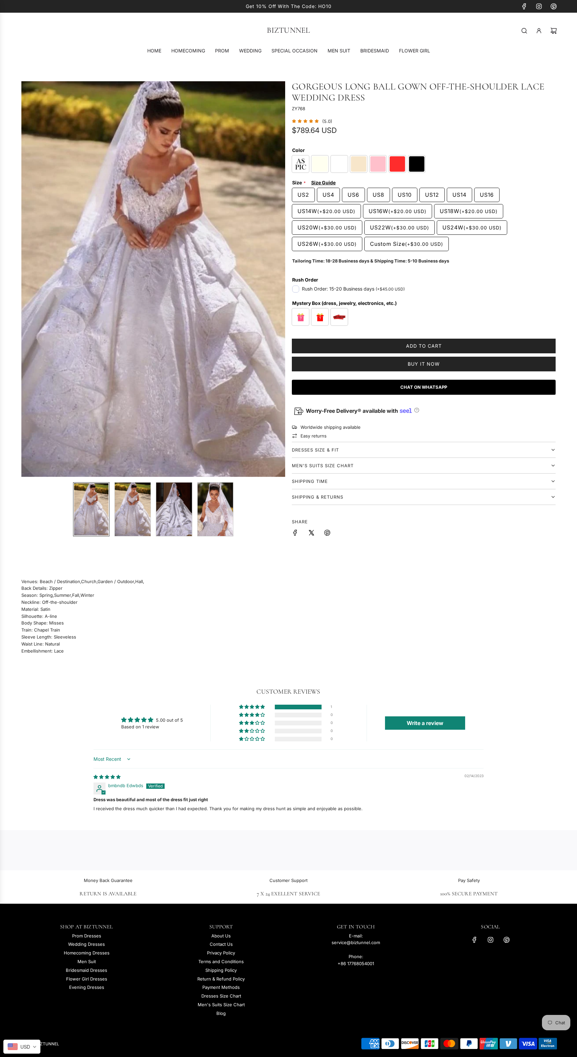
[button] (30, 279)
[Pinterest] (553, 6)
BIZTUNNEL (288, 30)
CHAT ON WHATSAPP (423, 387)
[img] (107, 776)
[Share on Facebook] (295, 533)
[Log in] (539, 30)
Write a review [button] (425, 723)
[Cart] (553, 30)
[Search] (524, 30)
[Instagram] (539, 6)
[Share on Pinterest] (327, 533)
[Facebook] (524, 6)
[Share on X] (311, 533)
